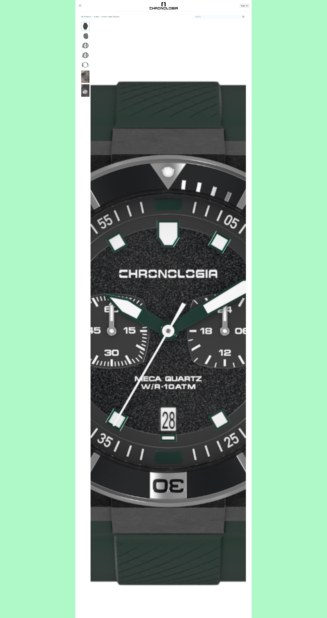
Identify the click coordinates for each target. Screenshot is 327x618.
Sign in (244, 5)
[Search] (243, 16)
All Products (86, 16)
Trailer (96, 16)
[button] (98, 330)
